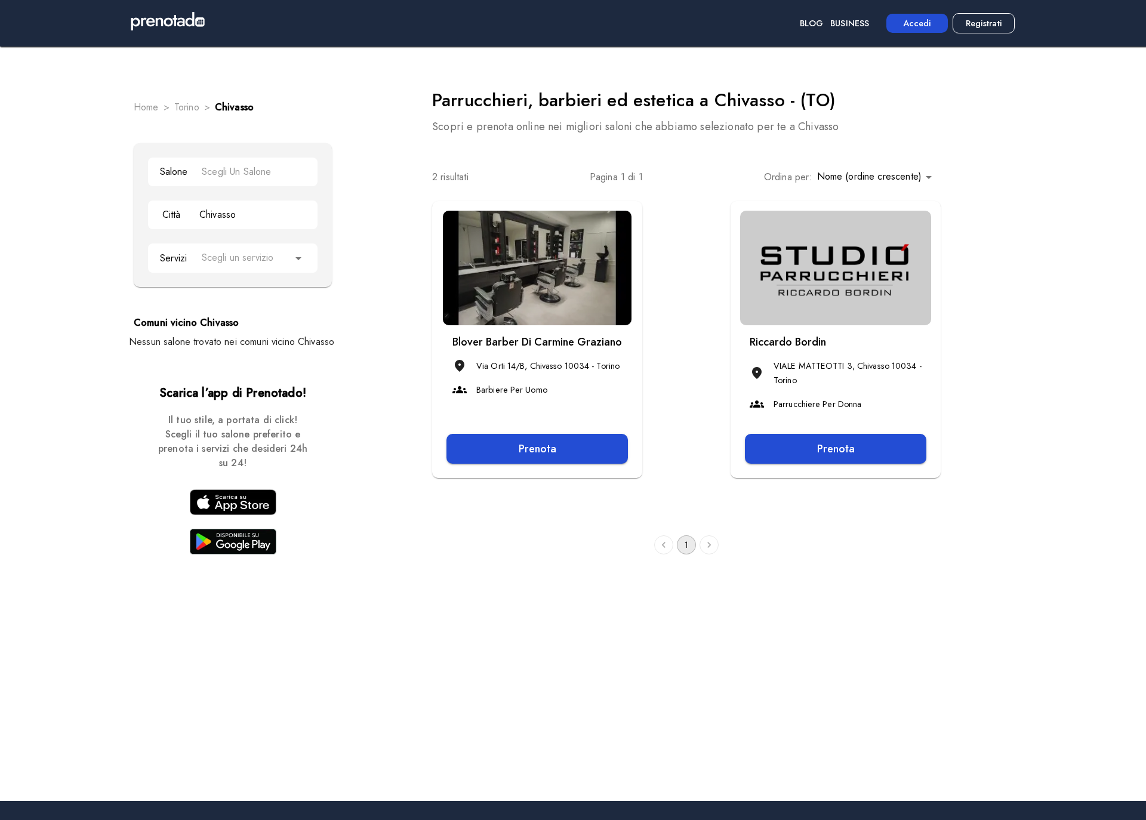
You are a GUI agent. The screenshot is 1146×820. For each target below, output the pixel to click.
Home (146, 107)
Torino (186, 107)
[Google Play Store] (233, 544)
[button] (876, 177)
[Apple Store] (233, 504)
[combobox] (254, 171)
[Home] (168, 23)
